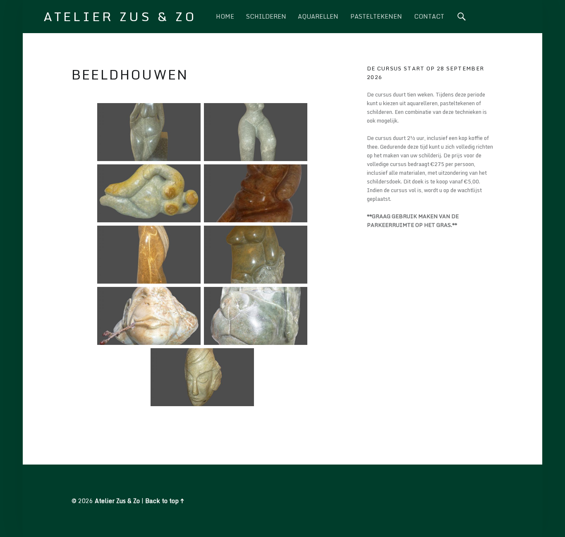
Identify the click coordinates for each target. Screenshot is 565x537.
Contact (429, 16)
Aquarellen (318, 16)
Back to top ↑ (164, 501)
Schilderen (266, 16)
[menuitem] (225, 16)
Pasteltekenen (376, 16)
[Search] (461, 16)
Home (225, 16)
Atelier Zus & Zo (117, 501)
